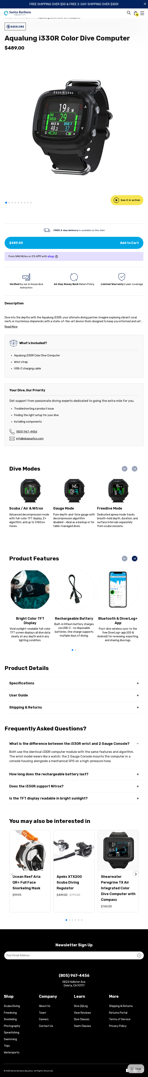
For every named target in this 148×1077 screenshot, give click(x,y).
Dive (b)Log (81, 1006)
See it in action (130, 200)
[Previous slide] (124, 468)
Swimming (10, 1039)
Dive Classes (81, 1019)
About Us (44, 1006)
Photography (12, 1026)
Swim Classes (82, 1026)
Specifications (21, 683)
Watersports (11, 1052)
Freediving (10, 1012)
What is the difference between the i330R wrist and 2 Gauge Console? (69, 744)
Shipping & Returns (25, 707)
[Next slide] (134, 468)
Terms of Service (119, 1019)
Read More (11, 326)
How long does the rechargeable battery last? (48, 774)
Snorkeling (10, 1019)
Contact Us (46, 1026)
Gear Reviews (82, 1012)
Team (42, 1012)
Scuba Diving (12, 1006)
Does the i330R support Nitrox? (36, 786)
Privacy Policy (118, 1026)
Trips (7, 1045)
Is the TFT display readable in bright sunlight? (48, 798)
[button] (6, 203)
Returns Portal (118, 1012)
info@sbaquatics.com (30, 438)
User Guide (18, 695)
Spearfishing (11, 1032)
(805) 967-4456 (26, 431)
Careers (44, 1019)
